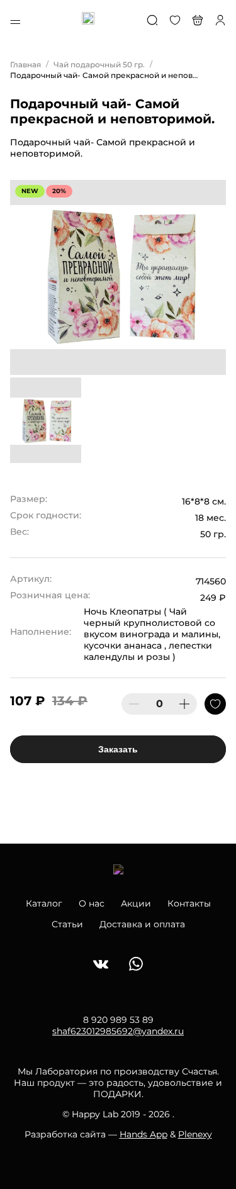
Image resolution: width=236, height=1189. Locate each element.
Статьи (67, 924)
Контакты (189, 903)
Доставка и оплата (142, 924)
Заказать (118, 749)
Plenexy (195, 1134)
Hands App (143, 1134)
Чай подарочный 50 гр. (99, 64)
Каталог (44, 903)
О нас (91, 903)
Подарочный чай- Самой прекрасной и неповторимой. (104, 75)
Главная (25, 64)
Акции (136, 903)
